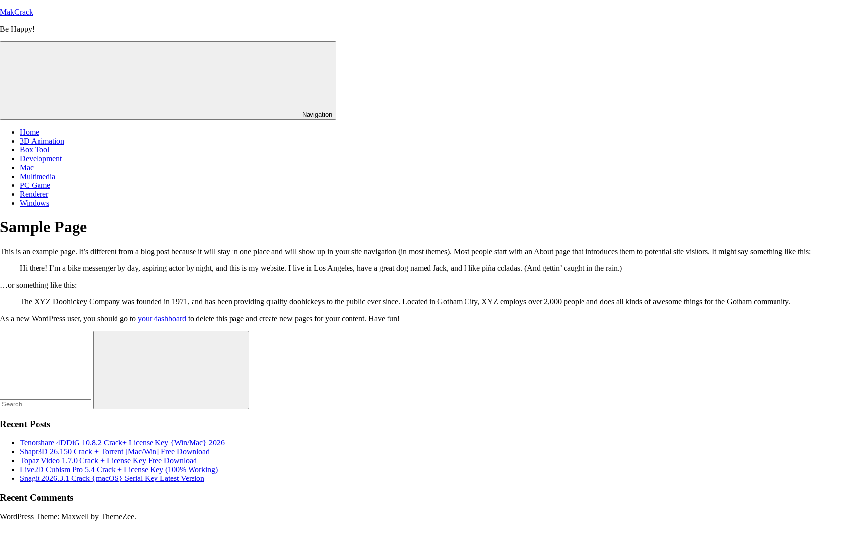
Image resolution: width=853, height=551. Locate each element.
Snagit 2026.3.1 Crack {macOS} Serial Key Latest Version (112, 478)
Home (29, 132)
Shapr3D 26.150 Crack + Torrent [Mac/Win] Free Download (115, 451)
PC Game (35, 185)
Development (41, 158)
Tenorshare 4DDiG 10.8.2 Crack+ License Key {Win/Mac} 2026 (122, 443)
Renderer (34, 194)
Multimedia (37, 176)
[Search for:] (46, 404)
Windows (34, 203)
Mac (27, 167)
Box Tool (34, 150)
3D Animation (42, 141)
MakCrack (16, 12)
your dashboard (162, 318)
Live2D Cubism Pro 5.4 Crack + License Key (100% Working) (119, 469)
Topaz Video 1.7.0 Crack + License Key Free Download (108, 460)
